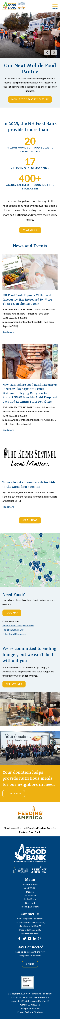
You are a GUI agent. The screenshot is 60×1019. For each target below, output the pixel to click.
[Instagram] (40, 938)
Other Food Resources (14, 633)
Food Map (12, 613)
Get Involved (14, 684)
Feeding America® (30, 906)
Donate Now (14, 793)
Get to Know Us (30, 884)
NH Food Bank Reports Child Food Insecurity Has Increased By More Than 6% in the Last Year (27, 300)
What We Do (30, 230)
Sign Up (30, 964)
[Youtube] (29, 938)
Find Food (30, 903)
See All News (30, 520)
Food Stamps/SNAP (13, 629)
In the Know (30, 899)
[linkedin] (34, 938)
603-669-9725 (34, 929)
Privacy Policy (24, 1012)
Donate (30, 891)
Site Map (38, 1012)
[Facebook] (19, 938)
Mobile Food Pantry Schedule (30, 99)
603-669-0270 (32, 933)
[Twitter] (24, 938)
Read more (8, 332)
